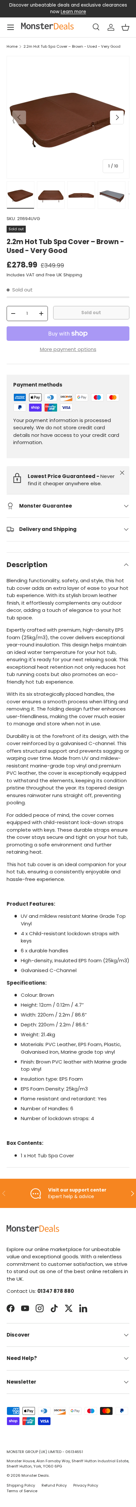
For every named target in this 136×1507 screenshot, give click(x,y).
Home (12, 46)
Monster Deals (35, 1475)
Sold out (91, 313)
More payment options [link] (68, 349)
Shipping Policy (21, 1485)
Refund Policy (54, 1485)
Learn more (73, 12)
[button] (125, 27)
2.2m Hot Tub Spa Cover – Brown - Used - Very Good (71, 46)
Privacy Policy (85, 1485)
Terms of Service (22, 1491)
